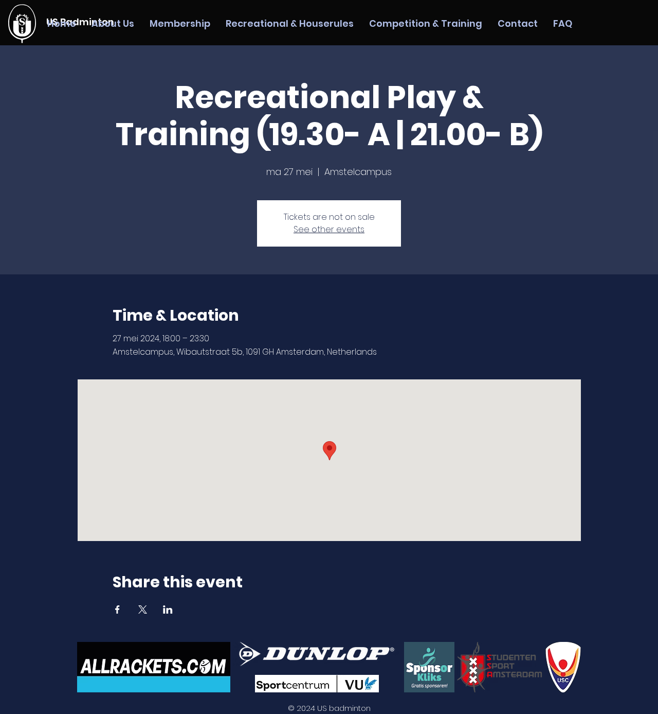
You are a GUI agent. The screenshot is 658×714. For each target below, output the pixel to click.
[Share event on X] (143, 609)
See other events (329, 229)
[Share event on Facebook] (117, 609)
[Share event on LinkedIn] (168, 609)
